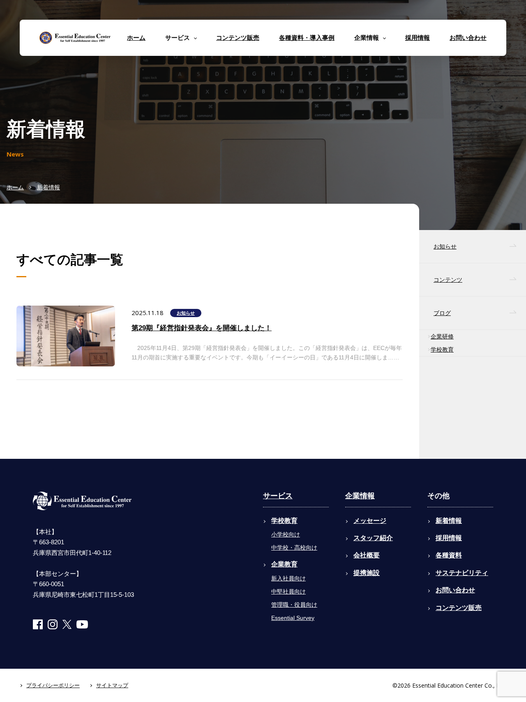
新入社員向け (288, 578)
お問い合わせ (468, 37)
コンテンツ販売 (237, 37)
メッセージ (369, 520)
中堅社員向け (288, 591)
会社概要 (366, 555)
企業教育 (284, 564)
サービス (278, 496)
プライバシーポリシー (53, 685)
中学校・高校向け (294, 547)
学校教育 (442, 349)
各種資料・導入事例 (307, 37)
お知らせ (186, 313)
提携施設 (366, 572)
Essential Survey (292, 618)
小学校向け (285, 534)
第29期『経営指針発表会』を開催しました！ (202, 328)
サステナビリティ (462, 572)
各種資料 (449, 555)
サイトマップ (112, 685)
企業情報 (360, 496)
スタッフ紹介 (373, 537)
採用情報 (417, 37)
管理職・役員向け (294, 604)
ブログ (442, 313)
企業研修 (442, 336)
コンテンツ (448, 279)
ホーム (136, 37)
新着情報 (48, 187)
